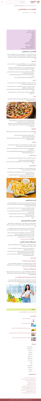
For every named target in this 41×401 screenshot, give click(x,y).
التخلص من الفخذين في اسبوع (30, 42)
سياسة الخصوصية (12, 399)
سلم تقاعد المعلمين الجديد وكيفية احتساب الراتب (28, 379)
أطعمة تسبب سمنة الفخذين (30, 32)
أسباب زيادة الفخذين (31, 41)
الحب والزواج (30, 350)
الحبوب (33, 34)
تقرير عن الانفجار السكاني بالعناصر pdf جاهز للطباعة (28, 390)
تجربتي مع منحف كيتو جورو (26, 318)
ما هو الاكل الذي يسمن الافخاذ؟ (29, 46)
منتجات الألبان (32, 39)
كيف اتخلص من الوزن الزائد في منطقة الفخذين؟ (27, 48)
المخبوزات (32, 33)
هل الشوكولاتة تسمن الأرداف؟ (30, 47)
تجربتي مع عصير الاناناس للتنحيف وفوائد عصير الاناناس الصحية (21, 328)
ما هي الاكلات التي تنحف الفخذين (29, 44)
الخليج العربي (30, 352)
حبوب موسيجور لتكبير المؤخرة (31, 384)
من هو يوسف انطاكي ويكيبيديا (31, 383)
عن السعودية (30, 369)
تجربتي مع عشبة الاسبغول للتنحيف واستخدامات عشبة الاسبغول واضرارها (19, 333)
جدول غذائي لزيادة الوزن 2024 (26, 323)
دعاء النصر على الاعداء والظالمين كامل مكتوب (29, 388)
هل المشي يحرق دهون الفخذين (26, 239)
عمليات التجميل (30, 367)
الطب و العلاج (30, 356)
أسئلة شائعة (32, 45)
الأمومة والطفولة (29, 347)
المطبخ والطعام (30, 358)
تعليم (31, 363)
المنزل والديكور (30, 360)
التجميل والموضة (29, 348)
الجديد (2, 2)
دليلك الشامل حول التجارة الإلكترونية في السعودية (28, 393)
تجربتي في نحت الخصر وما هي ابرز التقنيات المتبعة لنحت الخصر (21, 337)
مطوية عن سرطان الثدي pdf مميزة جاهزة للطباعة (28, 387)
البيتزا (33, 35)
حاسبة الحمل (30, 371)
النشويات (32, 38)
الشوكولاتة (32, 36)
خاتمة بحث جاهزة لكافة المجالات (31, 391)
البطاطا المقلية (32, 40)
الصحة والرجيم (30, 354)
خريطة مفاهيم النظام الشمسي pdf (31, 380)
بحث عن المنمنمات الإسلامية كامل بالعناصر (29, 386)
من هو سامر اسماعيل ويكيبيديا (31, 382)
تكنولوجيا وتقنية (29, 365)
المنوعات (31, 362)
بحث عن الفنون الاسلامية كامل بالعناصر (30, 378)
